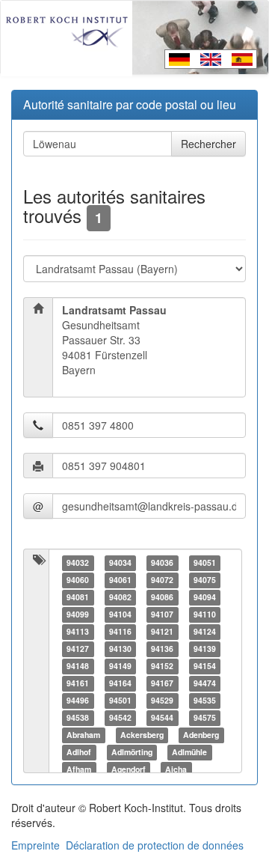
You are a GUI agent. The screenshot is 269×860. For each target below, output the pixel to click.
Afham (79, 769)
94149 (120, 665)
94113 (78, 631)
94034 (120, 562)
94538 (78, 717)
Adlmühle (189, 751)
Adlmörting (131, 751)
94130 (120, 648)
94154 (205, 665)
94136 (162, 648)
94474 (205, 683)
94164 (120, 683)
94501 (120, 700)
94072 (162, 579)
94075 (205, 579)
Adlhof (79, 751)
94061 (120, 579)
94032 (78, 562)
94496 (78, 700)
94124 (205, 631)
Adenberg (201, 734)
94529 (162, 700)
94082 (120, 597)
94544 (162, 717)
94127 (78, 648)
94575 (205, 717)
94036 (162, 562)
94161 (78, 683)
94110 (205, 614)
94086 (162, 597)
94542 (120, 717)
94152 (162, 665)
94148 (78, 665)
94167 (162, 683)
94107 (162, 614)
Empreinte (35, 845)
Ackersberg (142, 734)
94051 (205, 562)
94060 (78, 579)
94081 (78, 597)
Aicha (176, 769)
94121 (162, 631)
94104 (120, 614)
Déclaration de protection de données (155, 845)
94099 (78, 614)
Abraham (83, 734)
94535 (205, 700)
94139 (205, 648)
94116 (120, 631)
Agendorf (128, 769)
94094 (205, 597)
